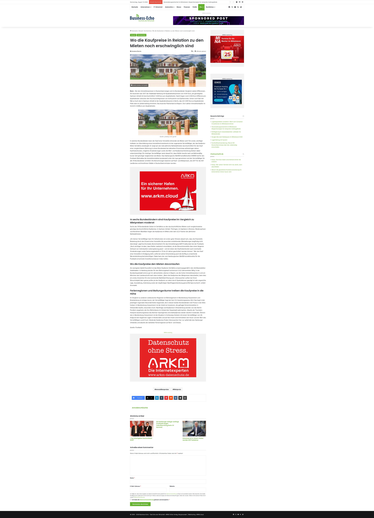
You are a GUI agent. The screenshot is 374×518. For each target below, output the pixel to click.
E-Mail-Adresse (135, 486)
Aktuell (141, 31)
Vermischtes (147, 31)
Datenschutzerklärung (171, 494)
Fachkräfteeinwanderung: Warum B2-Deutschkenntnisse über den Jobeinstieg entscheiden (224, 145)
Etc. (201, 7)
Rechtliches (210, 7)
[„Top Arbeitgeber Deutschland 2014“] (141, 428)
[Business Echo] (142, 17)
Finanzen (187, 7)
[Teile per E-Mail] (180, 398)
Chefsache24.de (216, 154)
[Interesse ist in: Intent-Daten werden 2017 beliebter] (194, 428)
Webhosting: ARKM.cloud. (196, 514)
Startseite (134, 7)
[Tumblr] (162, 398)
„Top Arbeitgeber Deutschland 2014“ (141, 439)
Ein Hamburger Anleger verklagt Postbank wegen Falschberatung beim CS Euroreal (167, 424)
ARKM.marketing (206, 13)
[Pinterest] (166, 398)
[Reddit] (171, 398)
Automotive (169, 7)
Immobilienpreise (162, 389)
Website (172, 486)
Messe (179, 7)
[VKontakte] (176, 398)
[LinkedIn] (157, 398)
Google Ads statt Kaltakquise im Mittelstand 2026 (227, 137)
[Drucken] (185, 398)
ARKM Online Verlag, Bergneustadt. (176, 514)
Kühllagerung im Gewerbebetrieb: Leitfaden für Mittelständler (182, 2)
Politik (195, 7)
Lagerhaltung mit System (219, 140)
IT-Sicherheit (158, 7)
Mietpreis (177, 389)
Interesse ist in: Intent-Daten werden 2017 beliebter (193, 439)
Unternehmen (145, 7)
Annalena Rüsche (136, 51)
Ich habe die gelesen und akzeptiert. (151, 499)
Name (132, 478)
